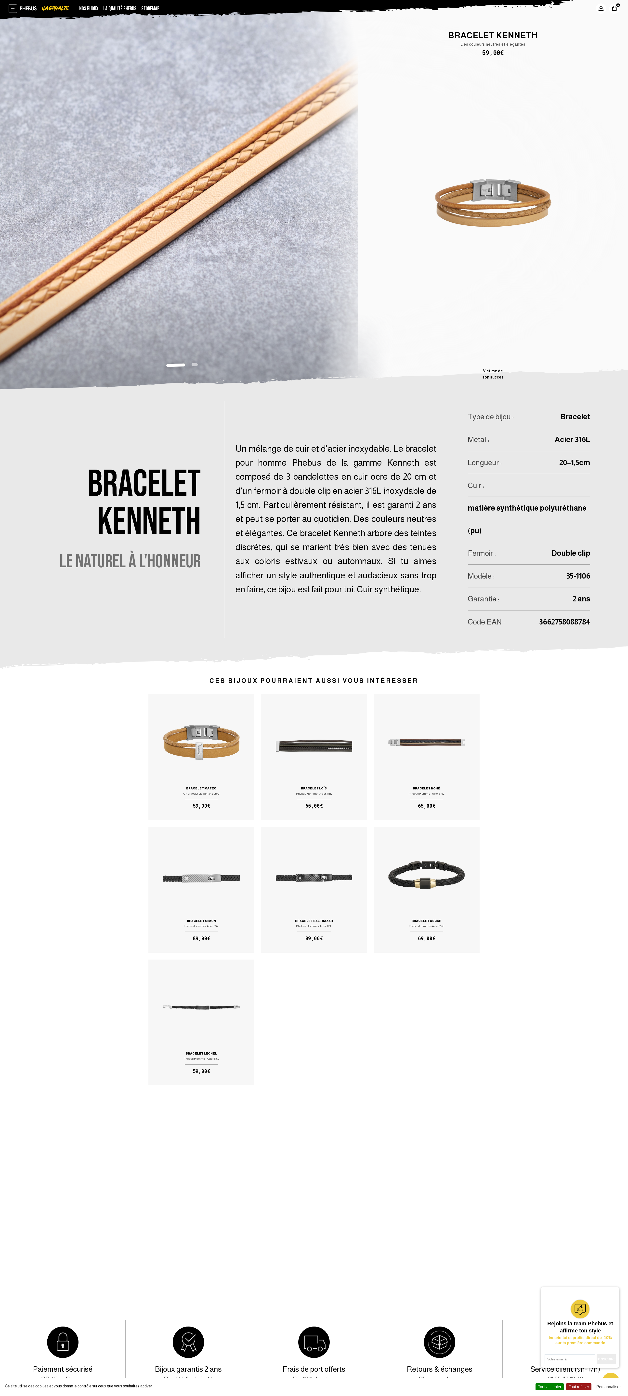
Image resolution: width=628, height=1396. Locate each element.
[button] (176, 365)
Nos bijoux (88, 8)
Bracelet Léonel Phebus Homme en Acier (201, 1022)
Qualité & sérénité (188, 1373)
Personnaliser (608, 1387)
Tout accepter (549, 1387)
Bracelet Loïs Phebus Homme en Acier (314, 757)
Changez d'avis (439, 1373)
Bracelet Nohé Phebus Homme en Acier (426, 757)
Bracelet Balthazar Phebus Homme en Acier (314, 890)
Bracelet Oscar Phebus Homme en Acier (426, 890)
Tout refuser (579, 1387)
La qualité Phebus (119, 8)
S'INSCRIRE (606, 1359)
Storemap (150, 8)
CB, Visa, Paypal (62, 1373)
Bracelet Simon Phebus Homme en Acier (201, 890)
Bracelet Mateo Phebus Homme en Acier (201, 757)
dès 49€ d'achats (314, 1373)
